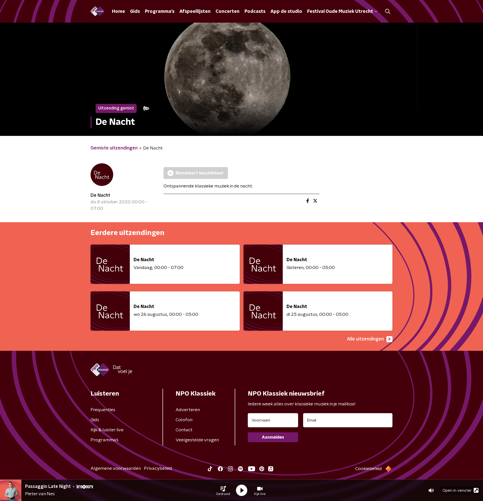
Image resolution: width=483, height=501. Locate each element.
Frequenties (103, 410)
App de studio (286, 11)
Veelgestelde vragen (197, 440)
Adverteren (188, 410)
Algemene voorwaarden (116, 468)
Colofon (184, 420)
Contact (184, 430)
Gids (135, 11)
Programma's (159, 11)
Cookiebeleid (368, 469)
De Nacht (100, 195)
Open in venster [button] (457, 490)
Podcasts (255, 11)
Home (118, 11)
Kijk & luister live (107, 430)
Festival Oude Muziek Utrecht (340, 11)
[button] (223, 490)
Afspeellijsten (195, 11)
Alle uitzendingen (365, 339)
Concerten (227, 11)
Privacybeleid (158, 468)
